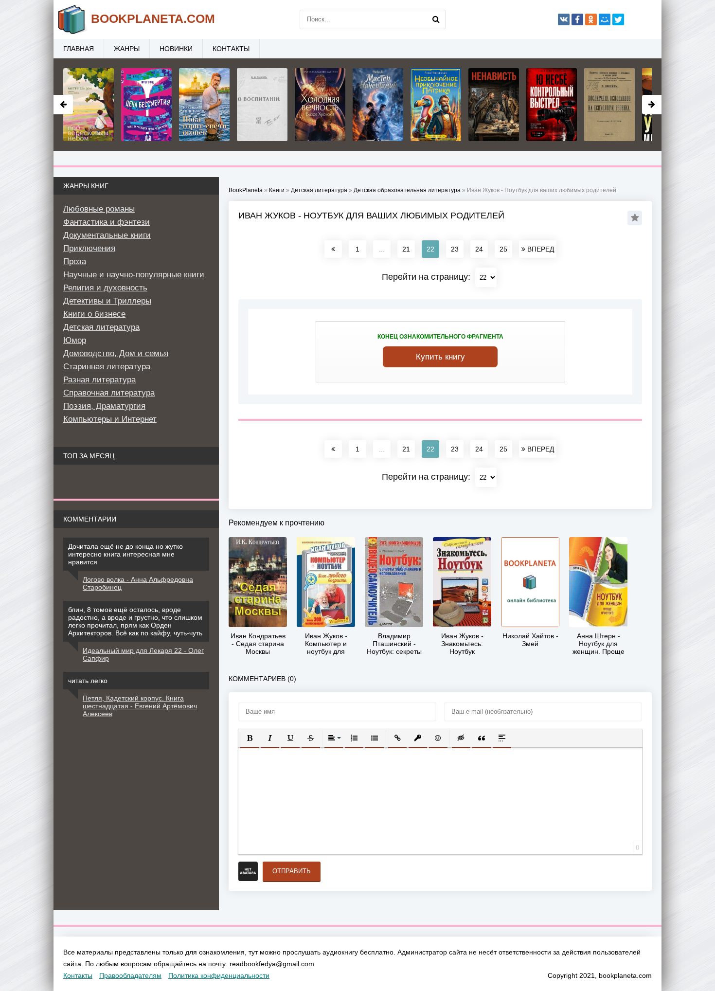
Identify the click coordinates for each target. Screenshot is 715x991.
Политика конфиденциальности (218, 975)
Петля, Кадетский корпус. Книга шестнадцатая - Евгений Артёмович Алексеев (140, 706)
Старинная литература (106, 366)
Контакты (231, 49)
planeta (153, 18)
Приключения (89, 248)
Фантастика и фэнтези (106, 222)
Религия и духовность (105, 287)
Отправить (291, 871)
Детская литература (101, 327)
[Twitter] (618, 19)
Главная (78, 49)
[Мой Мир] (604, 19)
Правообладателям (130, 975)
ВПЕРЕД (539, 249)
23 (455, 249)
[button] (249, 738)
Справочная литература (109, 392)
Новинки (176, 49)
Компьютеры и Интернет (110, 419)
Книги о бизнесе (94, 314)
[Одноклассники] (591, 19)
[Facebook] (577, 19)
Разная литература (99, 379)
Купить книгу (440, 356)
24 (479, 249)
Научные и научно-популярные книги (133, 274)
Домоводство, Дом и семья (115, 353)
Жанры (127, 49)
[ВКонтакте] (564, 19)
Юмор (74, 340)
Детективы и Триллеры (107, 301)
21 (406, 249)
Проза (74, 261)
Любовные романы (99, 209)
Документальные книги (107, 235)
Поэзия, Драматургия (104, 406)
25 (503, 249)
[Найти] (436, 19)
